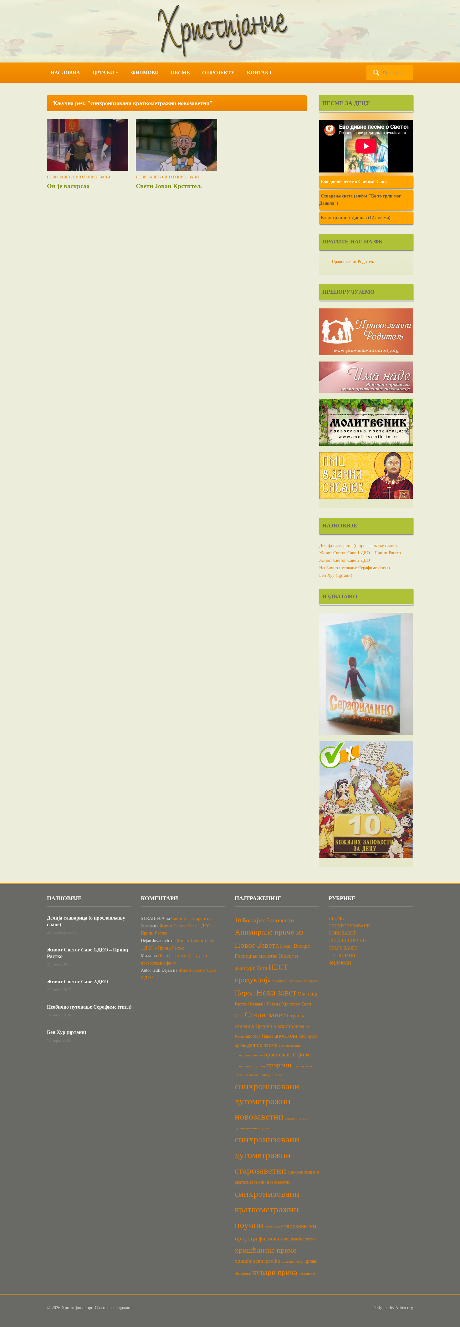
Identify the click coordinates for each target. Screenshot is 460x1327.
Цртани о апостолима (279, 1026)
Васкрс (302, 946)
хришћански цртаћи (257, 1261)
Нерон (245, 993)
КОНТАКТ (259, 72)
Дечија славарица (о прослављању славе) (358, 545)
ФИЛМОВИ (145, 72)
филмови (269, 1239)
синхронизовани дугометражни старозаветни (267, 1154)
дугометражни (290, 1045)
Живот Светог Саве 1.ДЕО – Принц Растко (360, 553)
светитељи (251, 1075)
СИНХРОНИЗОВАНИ (91, 177)
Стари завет (265, 1014)
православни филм (287, 1054)
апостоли (285, 1035)
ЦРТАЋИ (103, 72)
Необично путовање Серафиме (295, 981)
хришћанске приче (265, 1250)
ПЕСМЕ (180, 72)
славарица (272, 1227)
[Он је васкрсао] (87, 144)
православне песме (249, 1055)
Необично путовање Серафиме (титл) (354, 568)
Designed (380, 1307)
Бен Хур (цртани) (335, 575)
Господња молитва (256, 956)
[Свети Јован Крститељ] (176, 144)
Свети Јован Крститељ (169, 185)
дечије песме (262, 1045)
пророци (278, 1065)
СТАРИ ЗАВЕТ (343, 948)
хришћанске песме (297, 1238)
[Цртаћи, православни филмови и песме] (230, 30)
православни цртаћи (250, 1066)
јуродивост (307, 1273)
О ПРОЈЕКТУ (218, 72)
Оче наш (307, 994)
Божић (286, 946)
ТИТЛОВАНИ (342, 955)
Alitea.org (404, 1307)
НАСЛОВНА (65, 72)
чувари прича (274, 1272)
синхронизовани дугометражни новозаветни (267, 1101)
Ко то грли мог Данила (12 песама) (356, 217)
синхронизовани (273, 1075)
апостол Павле (259, 1036)
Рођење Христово (283, 1003)
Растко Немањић (250, 1003)
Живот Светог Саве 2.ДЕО (344, 560)
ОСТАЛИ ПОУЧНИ (347, 940)
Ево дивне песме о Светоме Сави (354, 181)
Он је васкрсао (68, 185)
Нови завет (276, 992)
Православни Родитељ (353, 261)
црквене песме (292, 1261)
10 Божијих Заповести (264, 920)
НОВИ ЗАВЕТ (58, 177)
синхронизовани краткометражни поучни (267, 1209)
